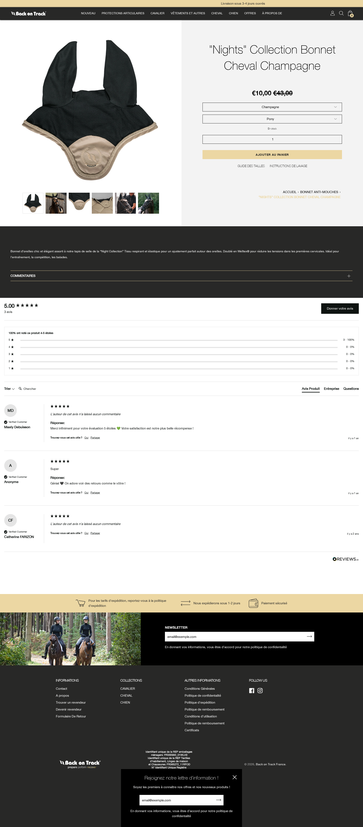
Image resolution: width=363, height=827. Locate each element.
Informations (67, 680)
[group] (26, 306)
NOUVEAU (88, 13)
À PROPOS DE (272, 13)
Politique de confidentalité (203, 695)
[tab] (311, 389)
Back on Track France (270, 764)
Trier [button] (8, 388)
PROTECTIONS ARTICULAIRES (123, 13)
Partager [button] (95, 437)
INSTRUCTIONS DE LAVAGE (288, 166)
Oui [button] (86, 437)
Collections (131, 680)
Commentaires (23, 275)
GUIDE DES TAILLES (251, 166)
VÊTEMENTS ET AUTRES (188, 13)
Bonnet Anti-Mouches (319, 192)
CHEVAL (217, 13)
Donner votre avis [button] (340, 308)
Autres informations (202, 680)
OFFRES (250, 13)
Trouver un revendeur (71, 702)
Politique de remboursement (205, 709)
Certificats (192, 730)
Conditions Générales (200, 688)
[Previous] (5, 110)
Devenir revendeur (69, 709)
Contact (61, 688)
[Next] (176, 110)
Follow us (258, 680)
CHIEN (233, 13)
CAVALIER (157, 13)
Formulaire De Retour (71, 716)
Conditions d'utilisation (201, 716)
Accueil (289, 192)
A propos (62, 695)
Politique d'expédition (200, 702)
